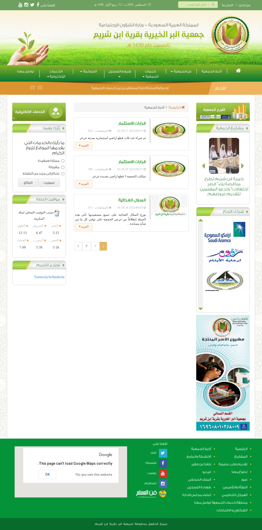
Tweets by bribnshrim (49, 277)
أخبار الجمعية (212, 71)
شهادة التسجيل (199, 487)
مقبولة (54, 167)
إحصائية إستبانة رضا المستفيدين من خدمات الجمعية (129, 88)
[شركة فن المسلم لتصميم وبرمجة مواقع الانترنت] (151, 493)
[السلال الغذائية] (168, 207)
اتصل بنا (227, 5)
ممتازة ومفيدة (48, 161)
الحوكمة (90, 71)
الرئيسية (175, 107)
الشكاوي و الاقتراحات (231, 510)
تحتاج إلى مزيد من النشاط (41, 173)
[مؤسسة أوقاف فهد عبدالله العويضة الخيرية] (223, 282)
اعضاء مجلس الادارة (196, 495)
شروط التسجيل (119, 71)
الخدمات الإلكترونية (57, 73)
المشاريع (240, 456)
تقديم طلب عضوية (233, 464)
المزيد (84, 145)
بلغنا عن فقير (201, 464)
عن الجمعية (182, 71)
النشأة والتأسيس (235, 487)
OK (47, 474)
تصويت (49, 183)
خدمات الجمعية (151, 73)
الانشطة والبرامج (199, 456)
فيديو (206, 472)
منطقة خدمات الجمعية (229, 502)
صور (244, 479)
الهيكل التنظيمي (234, 495)
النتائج (28, 183)
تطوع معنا (239, 472)
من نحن (244, 5)
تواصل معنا (25, 71)
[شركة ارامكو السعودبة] (223, 233)
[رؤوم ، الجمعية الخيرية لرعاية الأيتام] (223, 258)
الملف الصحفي (199, 479)
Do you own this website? (93, 475)
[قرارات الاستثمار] (168, 130)
